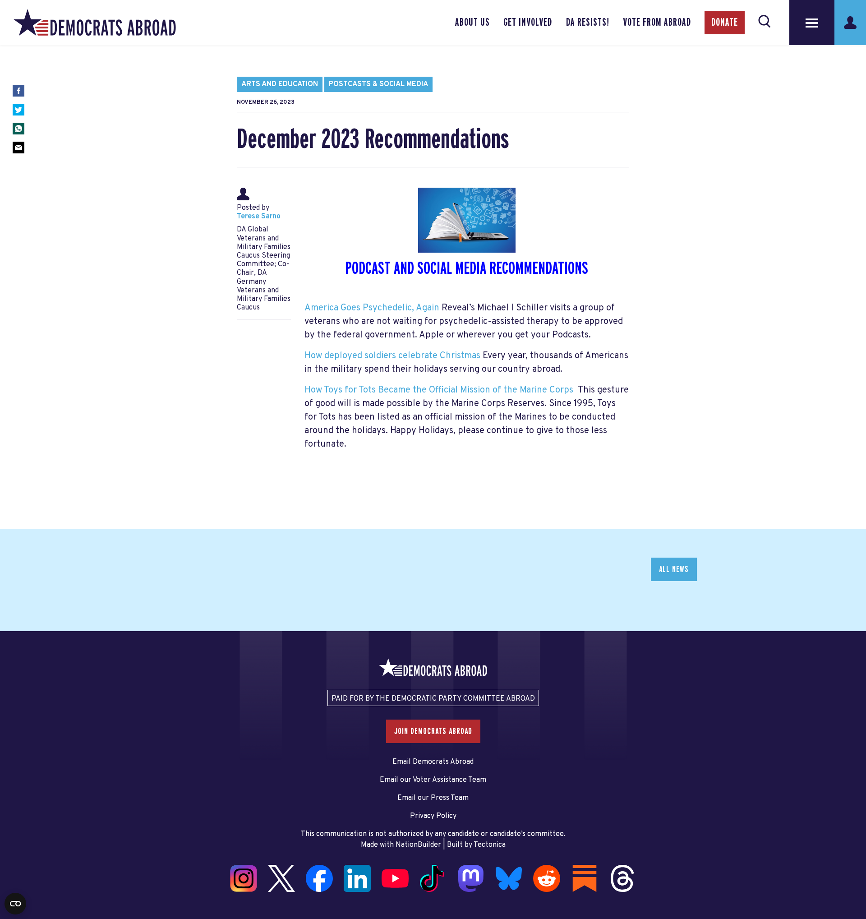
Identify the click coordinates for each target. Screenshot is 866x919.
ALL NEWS (674, 569)
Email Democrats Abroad (433, 762)
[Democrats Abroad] (95, 22)
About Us (472, 22)
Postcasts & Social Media (378, 84)
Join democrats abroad (433, 731)
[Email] (18, 147)
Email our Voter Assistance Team (433, 780)
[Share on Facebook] (18, 90)
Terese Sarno (259, 216)
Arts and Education (279, 84)
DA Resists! (587, 22)
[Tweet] (18, 109)
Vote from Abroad (657, 22)
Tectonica (490, 845)
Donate (724, 22)
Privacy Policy (433, 816)
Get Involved (527, 22)
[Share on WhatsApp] (18, 128)
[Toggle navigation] (811, 22)
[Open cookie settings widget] (15, 903)
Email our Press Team (433, 798)
